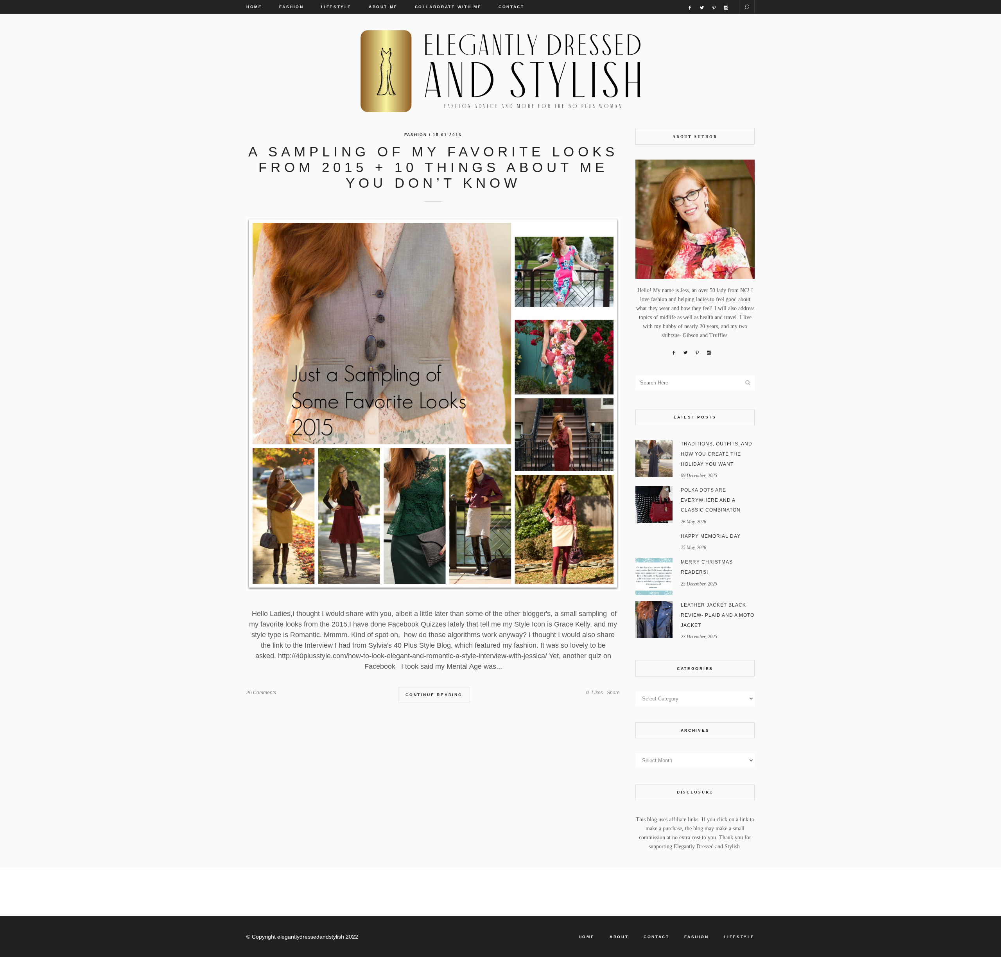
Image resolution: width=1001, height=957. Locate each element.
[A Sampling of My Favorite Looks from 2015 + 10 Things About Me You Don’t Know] (433, 404)
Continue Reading (434, 695)
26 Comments (261, 692)
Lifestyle (739, 937)
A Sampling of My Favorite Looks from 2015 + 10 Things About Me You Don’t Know (433, 167)
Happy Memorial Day (711, 536)
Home (586, 937)
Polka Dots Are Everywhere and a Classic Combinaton (711, 500)
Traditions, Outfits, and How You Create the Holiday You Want (716, 454)
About (619, 937)
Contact (656, 937)
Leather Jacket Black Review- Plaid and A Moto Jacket (717, 615)
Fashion (415, 135)
